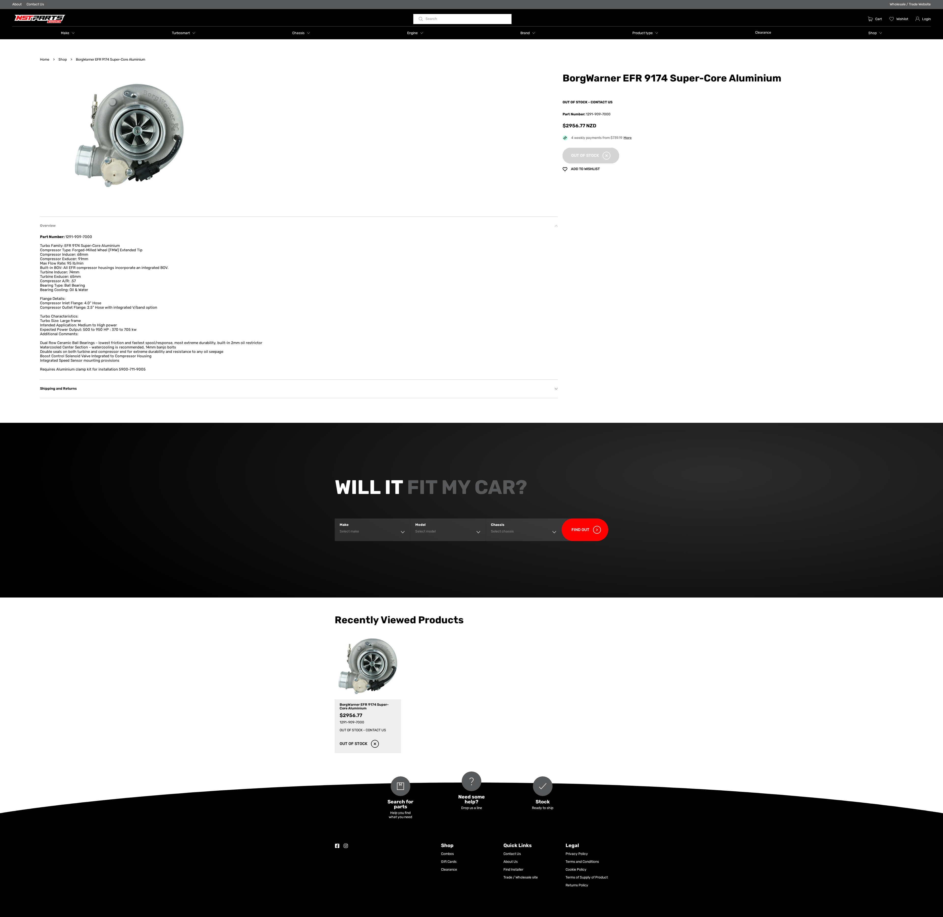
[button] (68, 33)
